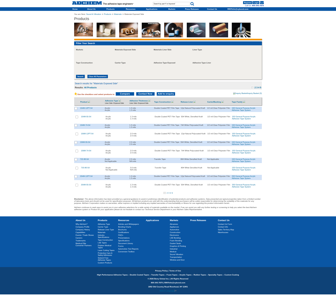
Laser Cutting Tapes (106, 250)
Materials (118, 14)
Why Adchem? (82, 224)
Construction (175, 232)
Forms (121, 246)
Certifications (123, 232)
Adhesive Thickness (139, 101)
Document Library (125, 243)
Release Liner (187, 102)
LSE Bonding (175, 238)
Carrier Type (103, 227)
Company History (83, 230)
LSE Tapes (102, 243)
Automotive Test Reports (128, 249)
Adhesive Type (112, 101)
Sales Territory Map (226, 230)
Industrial (173, 249)
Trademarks (81, 241)
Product (84, 102)
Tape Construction (162, 102)
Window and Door (177, 260)
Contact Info (223, 227)
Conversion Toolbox (126, 252)
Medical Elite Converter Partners (83, 244)
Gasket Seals (175, 243)
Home (75, 9)
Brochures (122, 230)
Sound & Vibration (93, 14)
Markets (171, 9)
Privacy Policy (161, 271)
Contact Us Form (225, 224)
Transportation (176, 257)
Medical (173, 252)
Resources (130, 9)
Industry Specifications (103, 236)
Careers (79, 238)
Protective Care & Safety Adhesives (105, 254)
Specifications (124, 241)
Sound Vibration (176, 254)
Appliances (174, 227)
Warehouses (223, 232)
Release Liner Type (106, 230)
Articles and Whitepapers (128, 224)
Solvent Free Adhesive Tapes (104, 259)
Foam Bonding (176, 241)
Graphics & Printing (178, 246)
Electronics (174, 235)
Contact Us (212, 9)
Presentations (124, 238)
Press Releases (192, 9)
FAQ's (120, 235)
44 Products (90, 87)
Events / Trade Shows (85, 235)
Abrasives (174, 224)
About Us (91, 9)
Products (110, 9)
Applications (151, 9)
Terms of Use (175, 271)
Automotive (174, 230)
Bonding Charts (124, 227)
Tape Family (237, 102)
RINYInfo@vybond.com (237, 9)
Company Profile (82, 227)
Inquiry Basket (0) (254, 93)
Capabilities (80, 232)
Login (256, 3)
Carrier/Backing (214, 102)
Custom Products (105, 263)
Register (247, 3)
